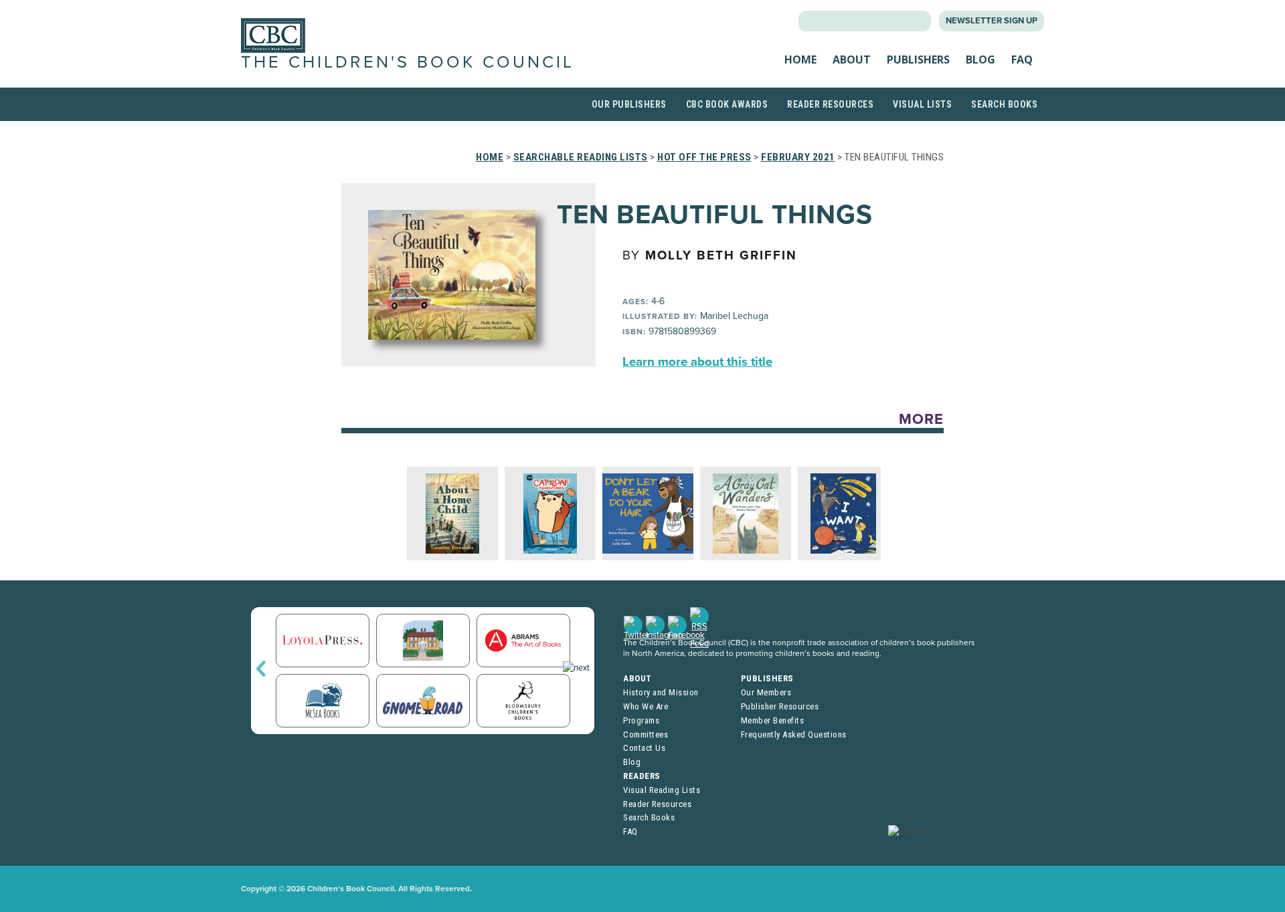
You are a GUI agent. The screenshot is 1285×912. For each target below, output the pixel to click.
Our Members (766, 692)
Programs (641, 720)
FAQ (1022, 59)
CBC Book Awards (727, 104)
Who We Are (645, 706)
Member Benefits (772, 720)
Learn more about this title (697, 361)
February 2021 (798, 157)
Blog (980, 59)
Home (800, 59)
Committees (645, 734)
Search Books (1004, 104)
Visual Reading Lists (661, 790)
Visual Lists (922, 104)
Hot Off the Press (704, 157)
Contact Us (644, 748)
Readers (642, 776)
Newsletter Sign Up (991, 20)
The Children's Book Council (407, 62)
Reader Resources (830, 104)
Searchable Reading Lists (580, 157)
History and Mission (661, 692)
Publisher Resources (780, 706)
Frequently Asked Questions (794, 734)
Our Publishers (629, 104)
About (852, 59)
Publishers (918, 59)
